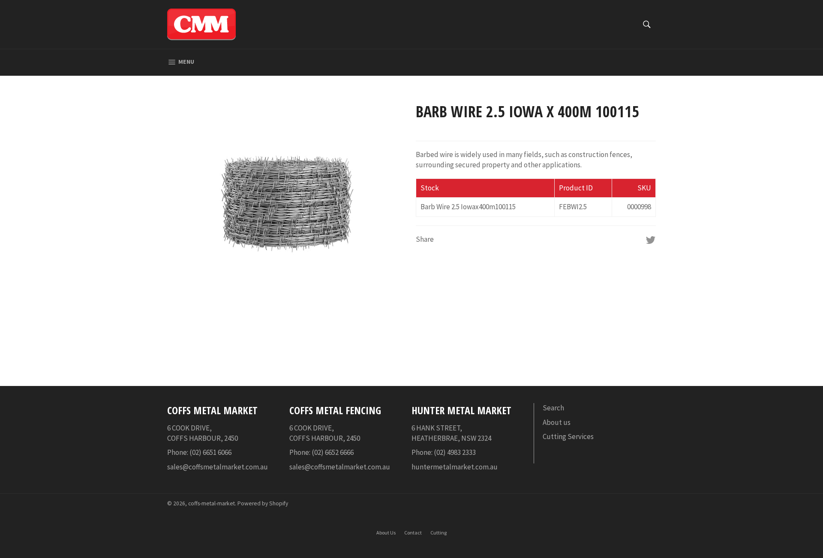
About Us (386, 532)
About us (557, 422)
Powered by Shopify (262, 503)
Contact (413, 532)
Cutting (438, 532)
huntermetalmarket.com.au (455, 467)
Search (553, 408)
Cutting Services (568, 436)
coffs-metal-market (211, 503)
